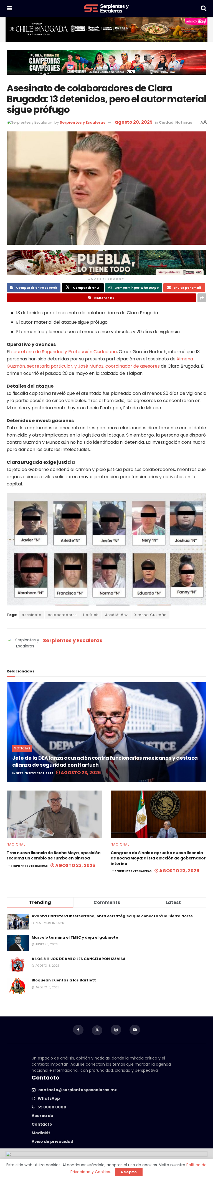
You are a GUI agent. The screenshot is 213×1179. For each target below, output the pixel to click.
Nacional (16, 844)
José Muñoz (116, 614)
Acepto (128, 1172)
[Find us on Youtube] (135, 1030)
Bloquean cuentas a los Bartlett (64, 980)
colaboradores (62, 614)
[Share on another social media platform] (201, 297)
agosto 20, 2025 (134, 122)
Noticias (183, 122)
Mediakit (41, 1133)
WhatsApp (49, 1098)
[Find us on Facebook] (78, 1030)
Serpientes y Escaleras (82, 122)
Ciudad (166, 122)
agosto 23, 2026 (80, 772)
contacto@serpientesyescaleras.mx (77, 1090)
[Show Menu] (9, 8)
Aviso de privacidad (52, 1141)
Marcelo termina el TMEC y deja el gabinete (75, 937)
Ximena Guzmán (150, 614)
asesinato (31, 614)
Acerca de (42, 1115)
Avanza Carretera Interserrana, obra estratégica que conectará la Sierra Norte (112, 916)
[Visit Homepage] (106, 8)
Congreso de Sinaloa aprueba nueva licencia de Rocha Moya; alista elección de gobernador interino (158, 858)
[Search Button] (203, 8)
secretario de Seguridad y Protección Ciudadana (64, 351)
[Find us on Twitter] (97, 1030)
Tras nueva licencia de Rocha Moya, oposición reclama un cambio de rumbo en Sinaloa (54, 855)
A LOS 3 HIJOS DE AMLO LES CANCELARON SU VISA (79, 958)
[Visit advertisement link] (106, 29)
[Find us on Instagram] (116, 1030)
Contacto (42, 1124)
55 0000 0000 (51, 1107)
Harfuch (91, 614)
